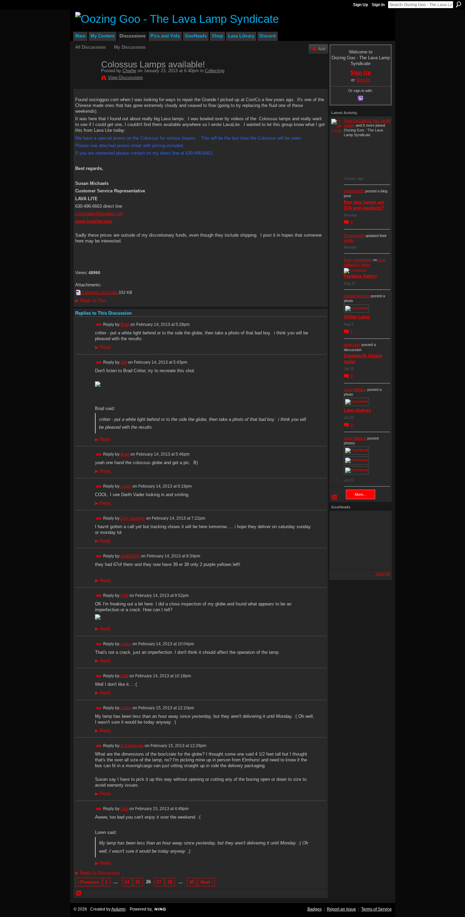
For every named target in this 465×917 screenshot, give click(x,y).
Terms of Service (376, 909)
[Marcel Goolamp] (377, 558)
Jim (124, 362)
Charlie (129, 70)
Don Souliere (133, 518)
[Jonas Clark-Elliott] (340, 540)
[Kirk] (359, 540)
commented (362, 260)
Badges (314, 909)
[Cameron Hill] (359, 521)
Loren (126, 486)
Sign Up (360, 4)
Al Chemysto (132, 745)
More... (360, 494)
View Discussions (125, 77)
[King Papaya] (340, 521)
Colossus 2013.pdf (99, 292)
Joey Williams (355, 390)
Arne (348, 260)
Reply (103, 347)
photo (365, 265)
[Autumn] (340, 558)
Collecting (214, 70)
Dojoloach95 (354, 191)
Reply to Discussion (97, 872)
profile (349, 240)
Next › (206, 882)
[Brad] (377, 540)
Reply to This (90, 300)
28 (169, 882)
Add (321, 49)
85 (192, 882)
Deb (124, 595)
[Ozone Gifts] (377, 521)
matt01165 (130, 556)
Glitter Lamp (357, 316)
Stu (375, 120)
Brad (125, 324)
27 (159, 882)
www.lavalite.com (93, 221)
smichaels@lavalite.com (99, 213)
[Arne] (359, 558)
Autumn (118, 909)
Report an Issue (341, 909)
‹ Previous (88, 882)
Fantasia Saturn (360, 276)
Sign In (378, 4)
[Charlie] (86, 79)
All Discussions (90, 47)
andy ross (352, 345)
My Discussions (130, 47)
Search (458, 4)
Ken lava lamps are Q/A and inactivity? (364, 205)
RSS (79, 893)
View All (382, 573)
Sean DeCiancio (357, 120)
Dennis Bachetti (357, 296)
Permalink (99, 324)
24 (127, 882)
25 (137, 882)
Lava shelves (357, 410)
